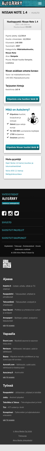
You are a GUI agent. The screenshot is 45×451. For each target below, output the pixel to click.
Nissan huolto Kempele (22, 59)
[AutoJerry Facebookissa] (5, 214)
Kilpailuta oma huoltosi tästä (21, 99)
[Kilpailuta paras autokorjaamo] (11, 3)
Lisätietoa (10, 63)
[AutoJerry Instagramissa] (11, 214)
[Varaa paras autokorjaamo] (10, 198)
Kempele (14, 56)
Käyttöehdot (8, 246)
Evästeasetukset (28, 246)
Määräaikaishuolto (25, 49)
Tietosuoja (18, 246)
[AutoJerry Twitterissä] (17, 214)
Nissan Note (11, 52)
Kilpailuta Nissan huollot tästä (21, 147)
